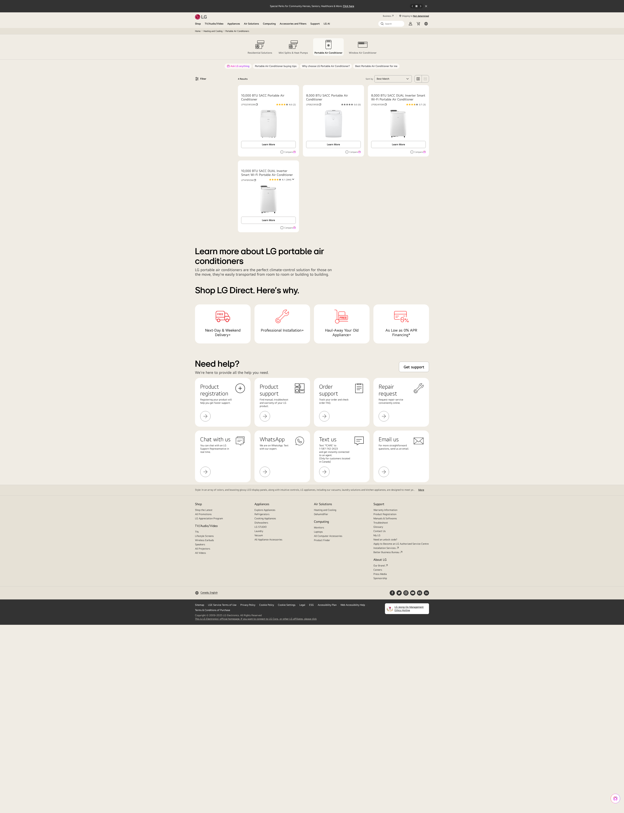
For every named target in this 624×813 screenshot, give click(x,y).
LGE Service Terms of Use (222, 604)
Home (198, 31)
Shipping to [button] (415, 16)
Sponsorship (380, 578)
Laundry (258, 531)
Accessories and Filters (293, 23)
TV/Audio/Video (214, 23)
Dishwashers (261, 522)
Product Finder (322, 540)
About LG (380, 559)
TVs (197, 531)
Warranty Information (385, 509)
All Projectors (202, 548)
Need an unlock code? (385, 539)
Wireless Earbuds (204, 540)
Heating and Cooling (212, 31)
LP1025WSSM (249, 104)
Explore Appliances (264, 509)
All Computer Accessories (328, 536)
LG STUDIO (260, 526)
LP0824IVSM (379, 104)
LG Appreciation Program (209, 518)
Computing (269, 23)
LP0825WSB (313, 104)
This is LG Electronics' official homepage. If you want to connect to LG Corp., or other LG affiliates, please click (256, 619)
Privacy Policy (247, 604)
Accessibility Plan (327, 604)
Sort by (369, 79)
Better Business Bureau (386, 552)
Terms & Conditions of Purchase (212, 610)
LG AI (327, 23)
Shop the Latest (203, 509)
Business (387, 16)
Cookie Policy (266, 604)
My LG (376, 535)
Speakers (200, 544)
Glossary (378, 526)
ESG (311, 604)
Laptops (318, 531)
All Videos (200, 552)
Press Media (380, 574)
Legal (302, 604)
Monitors (319, 527)
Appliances (233, 23)
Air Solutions (251, 23)
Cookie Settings (286, 604)
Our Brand (379, 565)
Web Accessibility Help (352, 604)
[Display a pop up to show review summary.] (294, 180)
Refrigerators (261, 514)
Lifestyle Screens (204, 536)
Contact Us (379, 531)
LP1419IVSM (248, 180)
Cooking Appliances (265, 518)
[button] (391, 24)
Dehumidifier (321, 514)
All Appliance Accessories (268, 539)
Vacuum (258, 535)
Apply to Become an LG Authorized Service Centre (401, 543)
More (421, 489)
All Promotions (203, 514)
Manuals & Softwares (385, 518)
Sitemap (199, 604)
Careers (377, 569)
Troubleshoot (380, 522)
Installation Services (384, 548)
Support (315, 23)
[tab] (259, 47)
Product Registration (384, 514)
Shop (198, 23)
